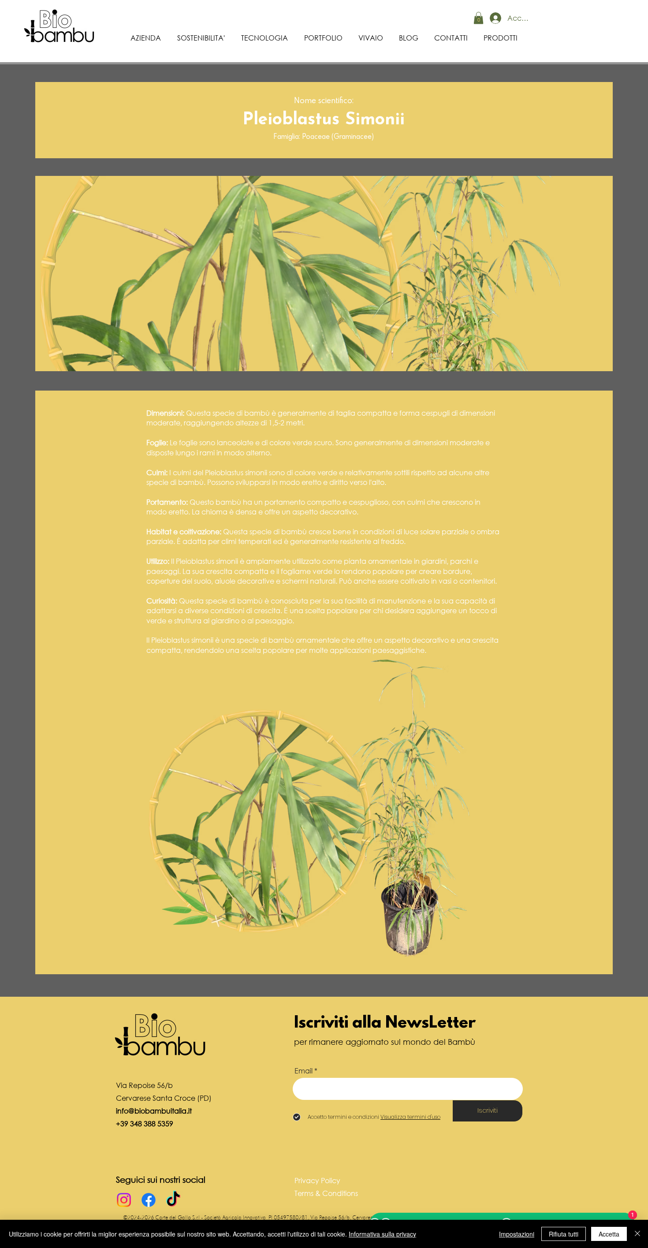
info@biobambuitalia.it (154, 1110)
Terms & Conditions (326, 1193)
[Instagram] (124, 1200)
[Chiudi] (637, 1234)
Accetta (609, 1233)
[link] (478, 18)
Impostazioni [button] (516, 1233)
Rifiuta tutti (563, 1233)
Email (303, 1070)
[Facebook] (148, 1200)
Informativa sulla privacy (382, 1233)
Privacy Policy (317, 1180)
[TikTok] (173, 1200)
